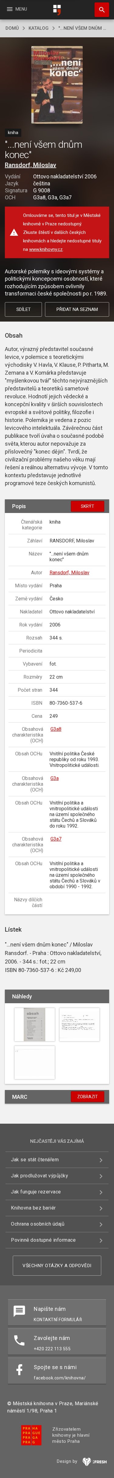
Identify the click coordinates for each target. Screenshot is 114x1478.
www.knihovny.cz (46, 249)
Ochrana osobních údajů (37, 1224)
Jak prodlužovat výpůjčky (39, 1176)
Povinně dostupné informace (43, 1240)
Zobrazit (87, 1096)
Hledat (99, 9)
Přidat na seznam (77, 309)
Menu (16, 9)
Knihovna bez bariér (33, 1208)
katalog (39, 28)
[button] (57, 85)
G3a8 (55, 729)
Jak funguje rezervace (36, 1192)
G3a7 (55, 839)
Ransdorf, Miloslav (30, 165)
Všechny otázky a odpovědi (57, 1265)
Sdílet (23, 309)
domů (12, 28)
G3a (54, 778)
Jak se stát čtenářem (35, 1159)
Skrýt (87, 506)
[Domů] (57, 10)
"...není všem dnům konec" (83, 28)
